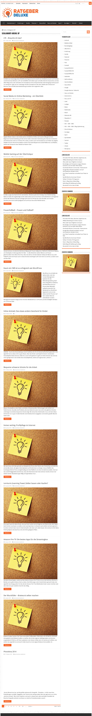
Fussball (67, 65)
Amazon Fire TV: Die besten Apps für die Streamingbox (26, 539)
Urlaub (80, 23)
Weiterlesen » (7, 89)
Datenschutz (32, 3)
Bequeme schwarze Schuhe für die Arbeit (20, 367)
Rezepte (67, 121)
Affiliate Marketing (67, 160)
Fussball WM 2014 (69, 73)
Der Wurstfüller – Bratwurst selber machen (21, 595)
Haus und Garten (51, 23)
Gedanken (67, 76)
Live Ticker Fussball (68, 173)
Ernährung (20, 23)
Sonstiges (66, 23)
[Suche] (90, 3)
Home (38, 3)
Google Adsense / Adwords (72, 90)
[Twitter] (79, 3)
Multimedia (67, 109)
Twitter (66, 143)
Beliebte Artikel (68, 43)
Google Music (66, 169)
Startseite (18, 3)
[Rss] (76, 3)
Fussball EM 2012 (69, 68)
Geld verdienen (69, 79)
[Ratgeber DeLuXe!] (21, 12)
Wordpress (67, 148)
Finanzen (34, 23)
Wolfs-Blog (65, 183)
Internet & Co (68, 96)
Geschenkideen (69, 82)
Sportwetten (68, 137)
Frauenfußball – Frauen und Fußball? (19, 210)
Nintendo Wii (68, 115)
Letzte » (30, 706)
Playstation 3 (68, 118)
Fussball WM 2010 (69, 71)
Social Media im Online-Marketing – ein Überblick (23, 96)
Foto (66, 62)
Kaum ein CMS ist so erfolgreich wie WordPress (23, 268)
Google (66, 87)
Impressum (25, 3)
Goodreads (66, 167)
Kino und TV (68, 98)
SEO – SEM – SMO (69, 123)
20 (22, 706)
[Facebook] (77, 3)
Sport (59, 23)
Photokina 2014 (10, 652)
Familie (28, 23)
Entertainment (11, 23)
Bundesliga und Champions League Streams (74, 164)
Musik (66, 112)
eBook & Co (68, 48)
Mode (66, 107)
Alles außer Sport (67, 162)
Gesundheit (42, 23)
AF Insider (65, 157)
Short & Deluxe (68, 129)
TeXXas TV (65, 179)
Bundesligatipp (68, 46)
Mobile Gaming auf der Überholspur (18, 154)
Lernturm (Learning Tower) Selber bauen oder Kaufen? (26, 483)
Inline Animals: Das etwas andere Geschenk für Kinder (26, 311)
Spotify (64, 177)
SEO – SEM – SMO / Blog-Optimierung (74, 126)
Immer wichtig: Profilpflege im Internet (19, 425)
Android (67, 40)
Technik (74, 23)
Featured (67, 57)
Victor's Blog (66, 181)
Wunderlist (65, 185)
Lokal (66, 101)
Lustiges (67, 104)
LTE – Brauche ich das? (13, 38)
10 (19, 706)
